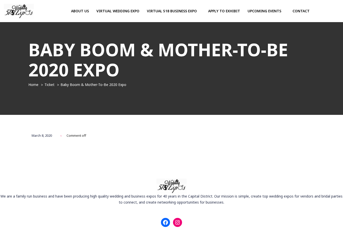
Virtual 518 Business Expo (172, 11)
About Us (80, 11)
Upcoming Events (265, 11)
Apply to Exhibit (224, 11)
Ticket (49, 84)
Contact (301, 11)
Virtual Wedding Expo (117, 11)
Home (33, 84)
